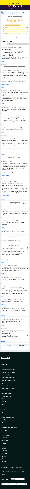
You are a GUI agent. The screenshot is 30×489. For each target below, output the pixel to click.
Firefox (11, 3)
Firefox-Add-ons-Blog (8, 369)
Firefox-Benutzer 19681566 (10, 66)
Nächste (21, 345)
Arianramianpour (14, 127)
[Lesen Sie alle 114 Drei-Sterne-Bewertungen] (15, 29)
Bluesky (3, 459)
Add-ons (4, 364)
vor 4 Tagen (21, 308)
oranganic (12, 299)
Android (3, 407)
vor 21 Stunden (17, 70)
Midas (11, 245)
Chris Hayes (13, 287)
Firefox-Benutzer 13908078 (10, 137)
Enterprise (4, 430)
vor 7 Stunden (17, 47)
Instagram (4, 450)
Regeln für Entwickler (7, 377)
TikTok (3, 456)
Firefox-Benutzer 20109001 (10, 330)
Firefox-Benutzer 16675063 (10, 319)
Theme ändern (5, 481)
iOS (2, 404)
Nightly (3, 420)
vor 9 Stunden (21, 66)
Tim (11, 181)
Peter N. (12, 202)
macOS (3, 401)
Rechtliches (19, 467)
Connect (4, 438)
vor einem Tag (16, 90)
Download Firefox (6, 396)
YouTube (4, 453)
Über (2, 367)
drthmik (11, 47)
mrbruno (12, 240)
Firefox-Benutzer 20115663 (10, 107)
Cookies (12, 467)
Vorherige (8, 345)
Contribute (4, 440)
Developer (4, 443)
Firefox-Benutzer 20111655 (10, 277)
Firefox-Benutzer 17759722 (10, 231)
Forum (3, 383)
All (2, 412)
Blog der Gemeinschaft (8, 380)
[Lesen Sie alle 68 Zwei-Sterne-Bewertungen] (15, 31)
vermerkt (13, 470)
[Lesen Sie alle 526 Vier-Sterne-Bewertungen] (15, 27)
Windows (4, 399)
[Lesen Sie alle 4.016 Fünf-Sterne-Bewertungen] (15, 25)
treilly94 (12, 220)
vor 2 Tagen (17, 117)
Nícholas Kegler (13, 161)
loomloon (12, 157)
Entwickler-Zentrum (7, 375)
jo (10, 265)
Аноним (12, 117)
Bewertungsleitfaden (7, 388)
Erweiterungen (9, 8)
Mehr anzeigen (5, 84)
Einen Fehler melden (7, 386)
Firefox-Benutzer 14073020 (10, 308)
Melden (3, 61)
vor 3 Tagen (18, 157)
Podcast (4, 461)
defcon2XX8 (13, 236)
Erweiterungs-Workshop (8, 372)
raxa (11, 90)
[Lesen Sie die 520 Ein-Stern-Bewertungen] (15, 33)
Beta (2, 422)
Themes (16, 8)
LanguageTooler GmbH (15, 16)
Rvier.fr (11, 209)
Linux (3, 409)
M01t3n (11, 70)
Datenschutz (4, 467)
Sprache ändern (5, 479)
